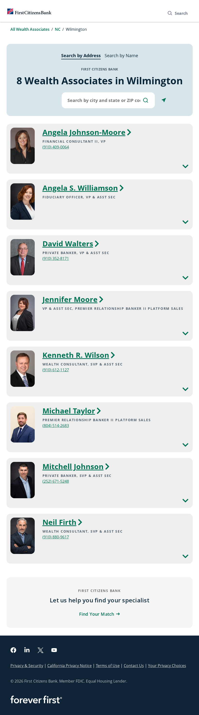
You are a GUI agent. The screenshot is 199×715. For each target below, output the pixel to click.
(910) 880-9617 (55, 537)
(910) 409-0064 (55, 147)
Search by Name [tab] (121, 55)
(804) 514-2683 (55, 425)
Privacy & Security (26, 665)
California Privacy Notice (69, 665)
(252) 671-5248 (55, 481)
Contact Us (134, 665)
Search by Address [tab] (81, 55)
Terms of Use (108, 665)
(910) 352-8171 (55, 258)
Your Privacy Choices (167, 665)
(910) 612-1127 (55, 370)
